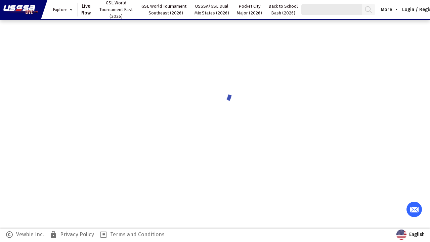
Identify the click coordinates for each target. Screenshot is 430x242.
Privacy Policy (71, 235)
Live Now (86, 9)
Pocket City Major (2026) (249, 9)
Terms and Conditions (132, 235)
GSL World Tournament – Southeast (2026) (163, 9)
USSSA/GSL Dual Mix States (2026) (212, 9)
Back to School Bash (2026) (283, 9)
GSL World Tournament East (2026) (116, 9)
